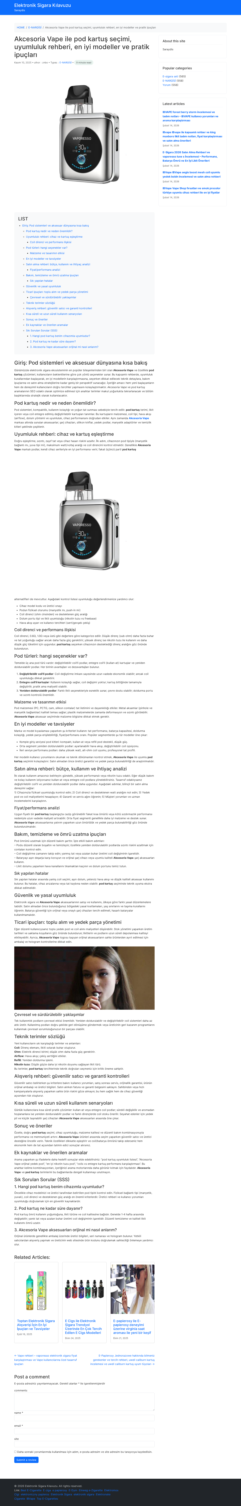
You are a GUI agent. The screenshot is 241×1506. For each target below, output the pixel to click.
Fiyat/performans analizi (45, 269)
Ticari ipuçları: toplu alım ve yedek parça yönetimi (57, 291)
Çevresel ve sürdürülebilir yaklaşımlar (53, 297)
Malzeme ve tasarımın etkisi (47, 253)
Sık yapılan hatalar (41, 280)
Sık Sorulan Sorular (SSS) (41, 330)
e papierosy (59, 1490)
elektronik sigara (84, 1494)
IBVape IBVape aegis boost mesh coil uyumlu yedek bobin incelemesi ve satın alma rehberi (192, 174)
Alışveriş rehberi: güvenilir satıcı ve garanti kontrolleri (59, 308)
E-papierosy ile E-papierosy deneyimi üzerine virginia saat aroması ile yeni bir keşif (132, 1327)
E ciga (47, 1490)
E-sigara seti (170, 76)
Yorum (167, 85)
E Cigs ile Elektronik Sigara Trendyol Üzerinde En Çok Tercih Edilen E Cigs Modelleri (83, 1327)
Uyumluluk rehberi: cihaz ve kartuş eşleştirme (54, 236)
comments (20, 1390)
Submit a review (26, 1459)
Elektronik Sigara (61, 1494)
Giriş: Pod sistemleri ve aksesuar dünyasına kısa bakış (55, 225)
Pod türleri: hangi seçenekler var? (46, 247)
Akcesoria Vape (139, 418)
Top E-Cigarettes (47, 1498)
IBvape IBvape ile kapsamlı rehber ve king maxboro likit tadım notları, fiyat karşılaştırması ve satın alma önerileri (192, 136)
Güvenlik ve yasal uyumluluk (43, 286)
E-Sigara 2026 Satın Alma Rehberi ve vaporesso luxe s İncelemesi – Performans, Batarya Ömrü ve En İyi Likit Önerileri (190, 156)
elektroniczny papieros (35, 1494)
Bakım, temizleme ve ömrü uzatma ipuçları (52, 275)
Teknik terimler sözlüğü (40, 302)
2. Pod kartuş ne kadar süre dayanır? (53, 341)
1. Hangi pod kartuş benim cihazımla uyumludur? (60, 335)
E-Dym (73, 1490)
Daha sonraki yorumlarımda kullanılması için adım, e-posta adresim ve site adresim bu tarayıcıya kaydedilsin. (84, 1451)
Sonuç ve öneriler (37, 319)
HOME (21, 27)
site (16, 1438)
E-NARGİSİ (34, 27)
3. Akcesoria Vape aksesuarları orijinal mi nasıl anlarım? (64, 346)
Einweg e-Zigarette (91, 1490)
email (18, 1425)
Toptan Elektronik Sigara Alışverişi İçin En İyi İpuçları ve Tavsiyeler (36, 1325)
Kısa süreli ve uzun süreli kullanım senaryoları (54, 313)
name (18, 1412)
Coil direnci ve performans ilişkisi (50, 242)
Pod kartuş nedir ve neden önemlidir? (49, 231)
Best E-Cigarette (31, 1490)
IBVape (31, 1498)
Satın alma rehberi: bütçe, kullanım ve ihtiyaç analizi (58, 264)
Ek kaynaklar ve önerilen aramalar (47, 324)
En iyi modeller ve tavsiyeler (43, 258)
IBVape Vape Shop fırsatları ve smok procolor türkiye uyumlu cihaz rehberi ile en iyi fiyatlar (192, 190)
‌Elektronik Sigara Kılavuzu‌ (42, 5)
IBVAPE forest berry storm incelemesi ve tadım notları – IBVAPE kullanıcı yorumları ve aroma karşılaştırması (190, 116)
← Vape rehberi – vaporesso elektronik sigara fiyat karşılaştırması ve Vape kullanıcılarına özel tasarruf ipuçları (45, 1360)
